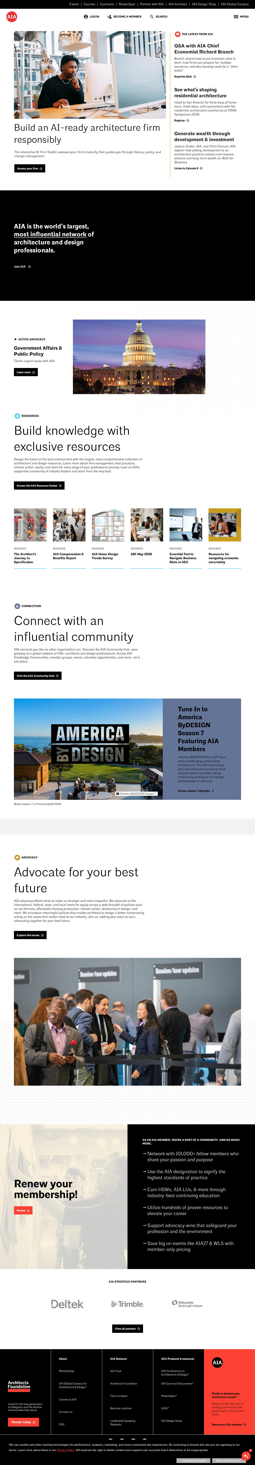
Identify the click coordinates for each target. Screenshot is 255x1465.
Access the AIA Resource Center (37, 485)
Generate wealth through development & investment (204, 137)
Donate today (21, 1422)
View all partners (125, 1328)
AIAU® (165, 1408)
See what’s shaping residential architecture (200, 93)
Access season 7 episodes (194, 791)
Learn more (24, 372)
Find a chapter (119, 1396)
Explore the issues (28, 935)
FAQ (61, 1424)
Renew (21, 1210)
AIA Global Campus (235, 4)
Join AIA (20, 266)
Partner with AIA (152, 4)
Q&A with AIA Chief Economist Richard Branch (204, 49)
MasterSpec (127, 4)
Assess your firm (27, 168)
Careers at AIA (67, 1399)
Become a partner (121, 1408)
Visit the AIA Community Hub (35, 676)
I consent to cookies (193, 1460)
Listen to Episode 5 (186, 168)
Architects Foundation (123, 1383)
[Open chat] (246, 1456)
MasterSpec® (169, 1396)
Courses (89, 4)
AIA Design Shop (204, 4)
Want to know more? (229, 1460)
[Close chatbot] (250, 1450)
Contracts (107, 4)
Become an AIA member (227, 1424)
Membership (66, 1371)
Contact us (65, 1412)
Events (74, 4)
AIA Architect (178, 4)
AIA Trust (115, 1371)
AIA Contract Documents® (177, 1383)
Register (179, 120)
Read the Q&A (183, 76)
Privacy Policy (65, 1450)
